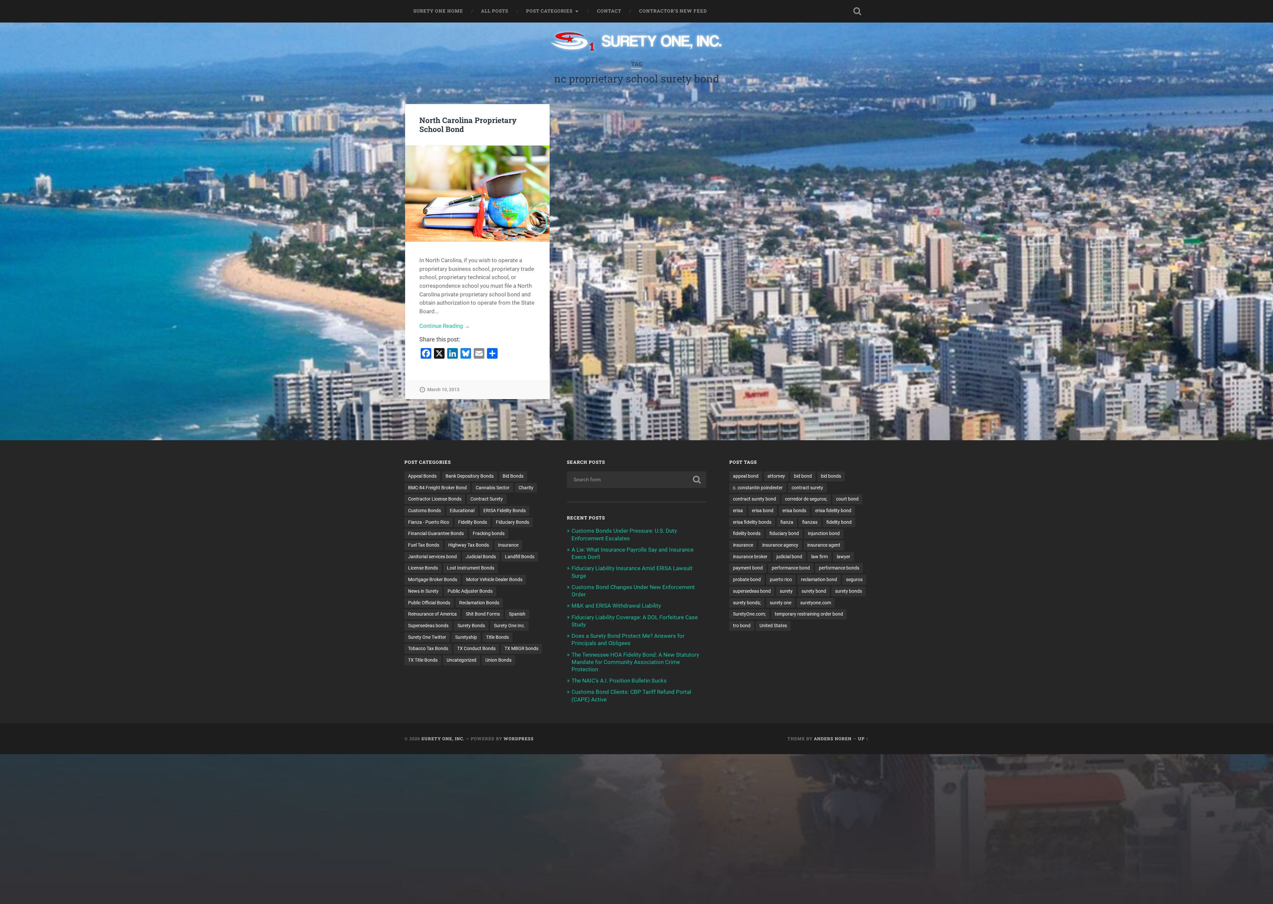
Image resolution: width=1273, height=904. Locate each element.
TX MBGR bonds (521, 648)
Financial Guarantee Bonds (436, 533)
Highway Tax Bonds (468, 545)
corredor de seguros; (806, 499)
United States (773, 625)
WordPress (519, 738)
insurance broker (750, 556)
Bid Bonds (513, 476)
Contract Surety (486, 499)
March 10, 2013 (443, 389)
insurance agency (780, 545)
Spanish (517, 614)
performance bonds (839, 568)
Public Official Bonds (429, 602)
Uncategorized (461, 660)
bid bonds (831, 476)
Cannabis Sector (493, 487)
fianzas (810, 522)
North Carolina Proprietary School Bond (467, 124)
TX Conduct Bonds (476, 648)
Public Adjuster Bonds (470, 591)
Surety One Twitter (427, 637)
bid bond (803, 476)
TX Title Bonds (423, 660)
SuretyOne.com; (749, 614)
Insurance (508, 545)
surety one (780, 602)
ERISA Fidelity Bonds (504, 510)
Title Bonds (497, 637)
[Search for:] (636, 479)
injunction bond (824, 533)
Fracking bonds (489, 533)
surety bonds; (747, 602)
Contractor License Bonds (434, 499)
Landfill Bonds (519, 556)
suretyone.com (815, 602)
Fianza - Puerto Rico (428, 522)
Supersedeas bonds (428, 625)
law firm (819, 556)
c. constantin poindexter (758, 487)
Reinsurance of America (432, 614)
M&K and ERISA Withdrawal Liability (616, 605)
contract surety (807, 487)
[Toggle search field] (857, 11)
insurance (743, 545)
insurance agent (823, 545)
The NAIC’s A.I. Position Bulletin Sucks (619, 680)
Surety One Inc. (509, 625)
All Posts (494, 11)
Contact (609, 11)
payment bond (748, 568)
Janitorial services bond (432, 556)
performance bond (791, 568)
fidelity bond (839, 522)
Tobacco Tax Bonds (428, 648)
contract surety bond (754, 499)
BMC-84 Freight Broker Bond (437, 487)
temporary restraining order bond (809, 614)
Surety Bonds (471, 625)
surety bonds (848, 591)
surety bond (814, 591)
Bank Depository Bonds (470, 476)
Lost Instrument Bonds (470, 568)
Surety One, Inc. (442, 738)
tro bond (742, 625)
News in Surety (423, 591)
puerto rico (781, 579)
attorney (776, 476)
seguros (854, 579)
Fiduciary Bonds (512, 522)
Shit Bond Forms (483, 614)
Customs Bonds (424, 510)
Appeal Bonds (422, 476)
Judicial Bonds (481, 556)
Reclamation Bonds (479, 602)
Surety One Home (438, 11)
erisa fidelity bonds (752, 522)
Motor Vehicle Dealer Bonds (494, 579)
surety (786, 591)
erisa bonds (794, 510)
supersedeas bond (752, 591)
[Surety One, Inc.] (637, 42)
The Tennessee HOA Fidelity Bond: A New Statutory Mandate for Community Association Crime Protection (635, 662)
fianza (786, 522)
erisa (738, 510)
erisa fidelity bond (833, 510)
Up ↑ (863, 738)
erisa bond (762, 510)
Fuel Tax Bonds (423, 545)
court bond (847, 499)
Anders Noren (833, 738)
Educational (462, 510)
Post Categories (549, 11)
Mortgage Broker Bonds (432, 579)
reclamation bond (819, 579)
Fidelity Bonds (472, 522)
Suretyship (466, 637)
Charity (525, 487)
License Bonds (423, 568)
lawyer (843, 556)
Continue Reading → (444, 326)
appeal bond (745, 476)
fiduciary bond (784, 533)
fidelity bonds (746, 533)
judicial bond (789, 556)
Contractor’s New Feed (673, 11)
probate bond (747, 579)
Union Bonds (498, 660)
